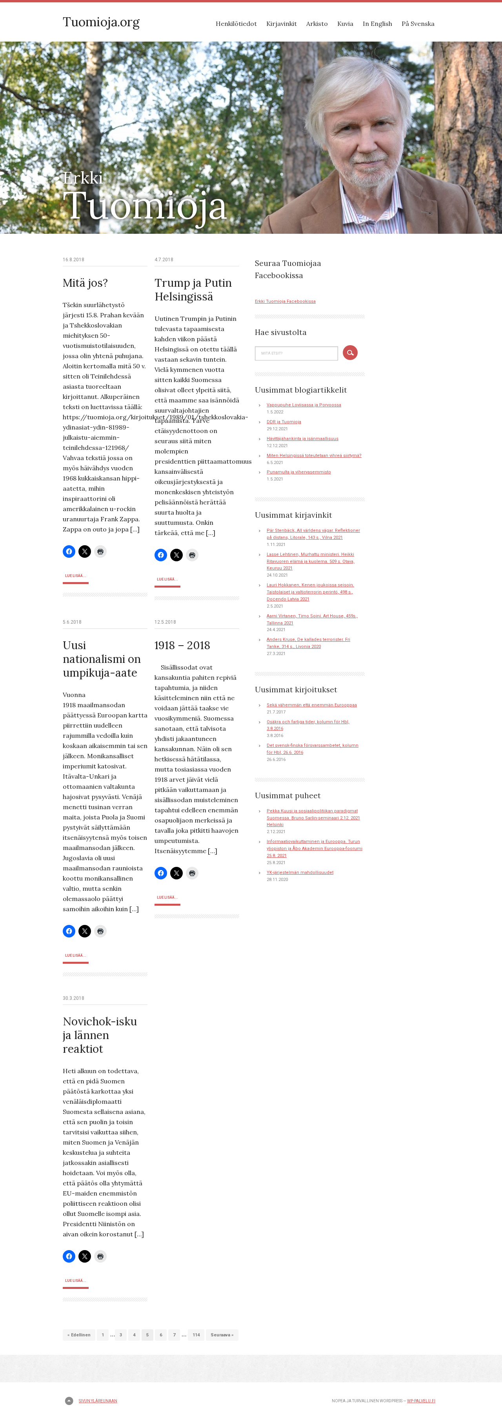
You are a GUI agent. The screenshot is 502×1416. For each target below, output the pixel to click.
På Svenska (418, 23)
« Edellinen (79, 1335)
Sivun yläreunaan (98, 1401)
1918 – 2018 (182, 645)
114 (196, 1335)
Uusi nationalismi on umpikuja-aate (102, 659)
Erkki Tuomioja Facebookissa (285, 301)
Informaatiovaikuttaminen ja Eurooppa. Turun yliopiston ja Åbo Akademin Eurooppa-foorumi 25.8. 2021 (314, 848)
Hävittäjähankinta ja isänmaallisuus (302, 438)
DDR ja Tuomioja (284, 421)
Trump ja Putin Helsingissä (193, 290)
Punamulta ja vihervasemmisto (299, 472)
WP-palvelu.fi (421, 1401)
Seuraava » (222, 1335)
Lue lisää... (75, 576)
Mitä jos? (85, 283)
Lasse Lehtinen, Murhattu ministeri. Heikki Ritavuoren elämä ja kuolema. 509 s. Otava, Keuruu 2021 (311, 561)
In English (377, 23)
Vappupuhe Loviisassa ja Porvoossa (304, 405)
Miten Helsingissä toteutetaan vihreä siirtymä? (314, 455)
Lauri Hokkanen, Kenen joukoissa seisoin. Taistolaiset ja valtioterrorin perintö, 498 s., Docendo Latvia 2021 (310, 592)
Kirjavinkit (281, 23)
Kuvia (345, 23)
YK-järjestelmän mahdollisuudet (300, 872)
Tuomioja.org (101, 22)
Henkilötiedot (236, 23)
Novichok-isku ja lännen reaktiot (100, 1035)
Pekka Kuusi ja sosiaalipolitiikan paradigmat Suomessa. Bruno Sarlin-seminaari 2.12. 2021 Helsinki (313, 818)
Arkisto (317, 23)
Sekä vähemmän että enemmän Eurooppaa (312, 705)
